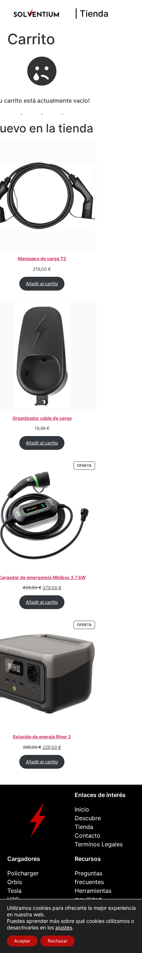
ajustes (63, 927)
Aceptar (22, 941)
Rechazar (57, 941)
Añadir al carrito (42, 283)
